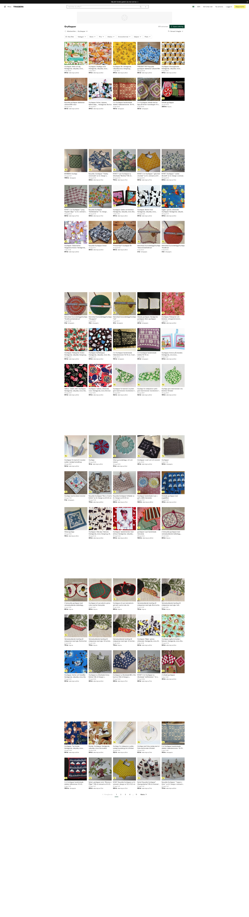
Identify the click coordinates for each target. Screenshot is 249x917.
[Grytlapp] (100, 446)
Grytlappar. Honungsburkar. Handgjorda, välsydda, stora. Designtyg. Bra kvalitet (171, 68)
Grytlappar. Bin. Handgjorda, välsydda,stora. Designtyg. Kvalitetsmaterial (122, 68)
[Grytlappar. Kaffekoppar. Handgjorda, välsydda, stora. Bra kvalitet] (100, 339)
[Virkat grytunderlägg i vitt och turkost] (124, 446)
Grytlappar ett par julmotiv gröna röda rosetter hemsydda (99, 604)
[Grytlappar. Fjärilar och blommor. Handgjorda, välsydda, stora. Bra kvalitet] (124, 196)
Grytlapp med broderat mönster (74, 496)
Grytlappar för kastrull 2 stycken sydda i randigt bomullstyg (74, 461)
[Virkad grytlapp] (75, 518)
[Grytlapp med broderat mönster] (75, 482)
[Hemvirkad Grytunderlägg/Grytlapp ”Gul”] (124, 303)
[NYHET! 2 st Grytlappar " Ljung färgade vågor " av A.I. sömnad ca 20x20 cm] (75, 196)
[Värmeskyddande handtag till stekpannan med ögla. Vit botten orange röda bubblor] (124, 625)
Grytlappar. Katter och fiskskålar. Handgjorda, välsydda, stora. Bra (75, 676)
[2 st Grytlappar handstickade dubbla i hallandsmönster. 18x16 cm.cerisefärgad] (124, 89)
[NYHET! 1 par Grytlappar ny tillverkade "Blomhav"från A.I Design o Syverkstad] (124, 160)
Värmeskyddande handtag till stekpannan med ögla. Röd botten (75, 640)
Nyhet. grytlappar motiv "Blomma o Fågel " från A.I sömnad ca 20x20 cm (100, 783)
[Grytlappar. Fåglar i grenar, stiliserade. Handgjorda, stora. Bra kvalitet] (148, 625)
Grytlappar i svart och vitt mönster (148, 460)
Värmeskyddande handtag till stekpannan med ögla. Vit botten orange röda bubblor (124, 640)
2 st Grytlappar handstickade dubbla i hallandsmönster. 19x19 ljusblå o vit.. (172, 747)
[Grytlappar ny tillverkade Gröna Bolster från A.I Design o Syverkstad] (100, 661)
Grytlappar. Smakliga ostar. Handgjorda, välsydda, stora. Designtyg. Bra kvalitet (98, 68)
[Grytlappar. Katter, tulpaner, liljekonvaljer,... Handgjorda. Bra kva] (100, 89)
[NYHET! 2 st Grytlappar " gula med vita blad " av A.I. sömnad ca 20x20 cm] (148, 160)
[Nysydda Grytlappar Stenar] (100, 232)
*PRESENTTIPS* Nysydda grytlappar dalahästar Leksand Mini (148, 67)
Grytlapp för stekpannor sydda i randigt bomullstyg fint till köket (123, 747)
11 (136, 794)
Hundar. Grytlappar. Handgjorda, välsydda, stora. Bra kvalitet (99, 747)
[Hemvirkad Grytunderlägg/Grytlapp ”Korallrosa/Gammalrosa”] (75, 303)
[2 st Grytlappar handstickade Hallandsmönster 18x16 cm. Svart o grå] (124, 339)
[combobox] (105, 6)
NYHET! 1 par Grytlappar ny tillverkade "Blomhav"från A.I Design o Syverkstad (122, 175)
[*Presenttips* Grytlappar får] (124, 232)
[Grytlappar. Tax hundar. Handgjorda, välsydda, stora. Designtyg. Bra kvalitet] (75, 733)
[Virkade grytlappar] (173, 89)
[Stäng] (247, 2)
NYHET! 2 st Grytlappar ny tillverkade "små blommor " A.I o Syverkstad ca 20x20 (147, 676)
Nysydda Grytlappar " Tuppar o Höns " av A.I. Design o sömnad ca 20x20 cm (173, 783)
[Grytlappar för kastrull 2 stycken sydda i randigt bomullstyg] (75, 446)
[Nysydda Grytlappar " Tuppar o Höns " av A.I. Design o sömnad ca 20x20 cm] (173, 768)
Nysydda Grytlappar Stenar (98, 245)
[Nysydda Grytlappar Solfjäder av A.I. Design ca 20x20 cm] (124, 482)
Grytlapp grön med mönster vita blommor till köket (172, 390)
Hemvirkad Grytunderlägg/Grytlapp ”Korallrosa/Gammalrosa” (75, 318)
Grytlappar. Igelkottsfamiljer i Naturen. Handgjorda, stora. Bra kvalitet (172, 640)
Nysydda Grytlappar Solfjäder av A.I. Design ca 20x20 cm (123, 497)
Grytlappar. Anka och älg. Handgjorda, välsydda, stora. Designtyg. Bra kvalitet (73, 68)
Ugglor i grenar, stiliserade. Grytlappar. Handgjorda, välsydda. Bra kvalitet (173, 211)
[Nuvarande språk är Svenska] (193, 6)
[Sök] (141, 6)
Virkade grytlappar (168, 102)
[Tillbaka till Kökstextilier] (65, 31)
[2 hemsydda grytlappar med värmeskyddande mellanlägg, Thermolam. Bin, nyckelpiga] (75, 589)
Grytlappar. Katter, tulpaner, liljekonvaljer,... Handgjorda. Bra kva (100, 103)
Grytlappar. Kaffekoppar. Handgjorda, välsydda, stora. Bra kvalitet (99, 354)
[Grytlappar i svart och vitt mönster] (148, 446)
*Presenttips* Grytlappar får (122, 245)
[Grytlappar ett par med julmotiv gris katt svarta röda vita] (124, 589)
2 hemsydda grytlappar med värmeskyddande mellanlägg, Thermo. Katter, (171, 533)
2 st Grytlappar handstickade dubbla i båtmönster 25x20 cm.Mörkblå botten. (73, 783)
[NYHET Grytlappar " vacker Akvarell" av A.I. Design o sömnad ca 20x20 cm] (173, 160)
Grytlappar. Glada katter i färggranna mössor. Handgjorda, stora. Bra (74, 247)
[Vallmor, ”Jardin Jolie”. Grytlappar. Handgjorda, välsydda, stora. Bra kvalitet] (75, 375)
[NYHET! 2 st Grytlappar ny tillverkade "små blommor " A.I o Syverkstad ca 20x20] (148, 661)
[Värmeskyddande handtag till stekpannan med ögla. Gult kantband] (173, 589)
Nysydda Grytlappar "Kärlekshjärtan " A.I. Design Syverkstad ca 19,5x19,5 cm (98, 211)
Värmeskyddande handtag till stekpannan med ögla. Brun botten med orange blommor (148, 604)
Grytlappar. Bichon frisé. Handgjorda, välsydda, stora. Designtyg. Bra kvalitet (146, 211)
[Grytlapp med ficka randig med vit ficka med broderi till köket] (148, 733)
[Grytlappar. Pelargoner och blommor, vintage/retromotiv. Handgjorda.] (173, 303)
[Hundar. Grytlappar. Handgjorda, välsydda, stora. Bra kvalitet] (100, 733)
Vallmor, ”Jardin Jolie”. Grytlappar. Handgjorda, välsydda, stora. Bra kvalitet (75, 390)
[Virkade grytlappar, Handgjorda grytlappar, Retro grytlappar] (148, 303)
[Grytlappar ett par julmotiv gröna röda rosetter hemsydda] (100, 589)
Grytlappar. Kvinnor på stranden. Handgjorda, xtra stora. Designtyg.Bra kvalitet (172, 354)
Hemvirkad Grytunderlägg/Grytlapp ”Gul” (124, 318)
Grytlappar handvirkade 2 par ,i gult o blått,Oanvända (147, 497)
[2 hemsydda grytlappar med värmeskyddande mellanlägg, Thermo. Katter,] (173, 518)
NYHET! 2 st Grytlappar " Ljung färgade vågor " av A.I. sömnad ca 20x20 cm (75, 211)
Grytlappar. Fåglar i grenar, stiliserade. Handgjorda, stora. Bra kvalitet (148, 640)
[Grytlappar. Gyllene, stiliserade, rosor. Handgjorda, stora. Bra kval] (100, 375)
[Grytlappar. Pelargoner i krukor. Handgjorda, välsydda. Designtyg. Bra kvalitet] (75, 339)
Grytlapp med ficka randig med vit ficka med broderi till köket (148, 747)
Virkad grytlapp (69, 532)
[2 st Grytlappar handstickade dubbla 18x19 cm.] (148, 339)
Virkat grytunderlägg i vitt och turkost (123, 461)
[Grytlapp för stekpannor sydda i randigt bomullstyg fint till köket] (124, 733)
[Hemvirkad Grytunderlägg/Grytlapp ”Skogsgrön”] (100, 303)
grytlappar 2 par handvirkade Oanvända (146, 533)
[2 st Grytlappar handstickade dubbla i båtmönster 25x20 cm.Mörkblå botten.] (75, 768)
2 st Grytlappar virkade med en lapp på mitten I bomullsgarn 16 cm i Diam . (148, 104)
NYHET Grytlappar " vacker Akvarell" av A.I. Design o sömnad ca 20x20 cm (172, 175)
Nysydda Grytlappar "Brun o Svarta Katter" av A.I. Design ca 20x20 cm (100, 497)
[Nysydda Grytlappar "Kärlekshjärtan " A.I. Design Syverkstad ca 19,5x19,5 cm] (100, 196)
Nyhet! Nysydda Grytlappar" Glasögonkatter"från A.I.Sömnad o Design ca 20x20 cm (148, 783)
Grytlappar (165, 460)
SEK (198, 6)
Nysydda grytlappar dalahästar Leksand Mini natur (74, 103)
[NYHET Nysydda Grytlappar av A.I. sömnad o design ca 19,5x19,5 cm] (124, 768)
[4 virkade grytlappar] (173, 661)
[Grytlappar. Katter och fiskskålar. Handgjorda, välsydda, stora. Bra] (75, 661)
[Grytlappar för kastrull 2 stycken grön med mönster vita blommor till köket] (124, 375)
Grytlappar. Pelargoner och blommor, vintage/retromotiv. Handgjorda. (171, 318)
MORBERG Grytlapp (70, 174)
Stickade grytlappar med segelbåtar (170, 497)
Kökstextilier (71, 31)
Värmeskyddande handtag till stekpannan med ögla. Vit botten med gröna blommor (99, 640)
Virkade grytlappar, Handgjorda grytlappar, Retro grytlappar (147, 318)
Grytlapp (91, 460)
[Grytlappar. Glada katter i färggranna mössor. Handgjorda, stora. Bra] (75, 232)
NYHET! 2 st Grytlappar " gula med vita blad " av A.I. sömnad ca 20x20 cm (148, 175)
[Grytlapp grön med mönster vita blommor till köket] (173, 375)
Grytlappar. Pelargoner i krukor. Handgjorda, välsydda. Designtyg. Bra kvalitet (75, 354)
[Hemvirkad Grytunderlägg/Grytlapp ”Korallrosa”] (173, 232)
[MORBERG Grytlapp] (75, 160)
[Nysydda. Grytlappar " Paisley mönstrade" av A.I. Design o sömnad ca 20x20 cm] (100, 160)
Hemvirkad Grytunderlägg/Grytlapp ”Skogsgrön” (100, 318)
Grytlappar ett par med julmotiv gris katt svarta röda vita (123, 604)
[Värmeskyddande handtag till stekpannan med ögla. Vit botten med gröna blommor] (100, 625)
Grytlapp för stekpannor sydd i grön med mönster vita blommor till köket (148, 390)
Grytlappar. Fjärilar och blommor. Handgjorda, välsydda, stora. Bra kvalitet (123, 211)
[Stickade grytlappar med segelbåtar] (173, 482)
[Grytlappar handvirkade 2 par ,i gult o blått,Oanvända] (148, 482)
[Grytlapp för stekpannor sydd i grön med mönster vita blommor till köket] (148, 375)
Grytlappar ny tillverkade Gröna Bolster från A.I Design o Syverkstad (99, 676)
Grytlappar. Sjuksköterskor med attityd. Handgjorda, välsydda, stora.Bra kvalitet (123, 533)
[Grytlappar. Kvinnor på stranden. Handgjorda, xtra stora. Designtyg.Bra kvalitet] (173, 339)
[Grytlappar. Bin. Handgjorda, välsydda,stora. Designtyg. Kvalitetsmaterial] (124, 53)
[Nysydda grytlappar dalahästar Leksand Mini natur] (75, 89)
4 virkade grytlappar (168, 675)
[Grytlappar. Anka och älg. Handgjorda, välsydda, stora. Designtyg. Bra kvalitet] (75, 53)
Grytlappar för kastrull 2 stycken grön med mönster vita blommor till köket (124, 390)
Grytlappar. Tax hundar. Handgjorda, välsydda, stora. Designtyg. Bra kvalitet (73, 747)
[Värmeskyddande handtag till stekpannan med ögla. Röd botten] (75, 625)
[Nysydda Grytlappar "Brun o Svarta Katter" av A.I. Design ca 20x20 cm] (100, 482)
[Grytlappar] (173, 446)
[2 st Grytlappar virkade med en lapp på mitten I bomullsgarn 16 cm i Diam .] (148, 89)
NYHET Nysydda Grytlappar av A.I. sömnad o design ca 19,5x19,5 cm (124, 783)
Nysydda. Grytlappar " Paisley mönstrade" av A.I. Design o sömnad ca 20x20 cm (98, 175)
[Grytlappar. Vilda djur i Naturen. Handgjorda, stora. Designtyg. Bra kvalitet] (100, 518)
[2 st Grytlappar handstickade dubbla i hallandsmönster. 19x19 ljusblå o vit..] (173, 733)
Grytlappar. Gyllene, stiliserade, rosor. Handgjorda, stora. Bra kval (99, 390)
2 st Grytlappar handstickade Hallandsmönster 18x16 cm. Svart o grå (124, 354)
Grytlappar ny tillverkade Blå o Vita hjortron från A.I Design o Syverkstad (124, 676)
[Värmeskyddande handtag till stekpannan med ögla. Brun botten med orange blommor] (148, 589)
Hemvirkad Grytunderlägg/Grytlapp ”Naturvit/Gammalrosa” (148, 246)
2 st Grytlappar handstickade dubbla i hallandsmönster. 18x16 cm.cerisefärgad (123, 104)
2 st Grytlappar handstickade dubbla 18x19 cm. (146, 354)
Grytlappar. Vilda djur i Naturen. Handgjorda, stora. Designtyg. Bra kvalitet (100, 533)
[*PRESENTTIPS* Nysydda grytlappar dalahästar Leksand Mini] (148, 53)
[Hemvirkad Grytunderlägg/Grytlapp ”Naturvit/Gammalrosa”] (148, 232)
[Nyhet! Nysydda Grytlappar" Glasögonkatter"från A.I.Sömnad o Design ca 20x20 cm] (148, 768)
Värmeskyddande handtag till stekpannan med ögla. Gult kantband (171, 604)
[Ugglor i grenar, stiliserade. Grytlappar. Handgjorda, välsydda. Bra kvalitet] (173, 196)
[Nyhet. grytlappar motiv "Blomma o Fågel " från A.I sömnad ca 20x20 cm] (100, 768)
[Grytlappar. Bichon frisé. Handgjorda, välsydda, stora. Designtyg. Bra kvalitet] (148, 196)
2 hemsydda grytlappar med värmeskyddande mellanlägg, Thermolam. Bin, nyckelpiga (73, 604)
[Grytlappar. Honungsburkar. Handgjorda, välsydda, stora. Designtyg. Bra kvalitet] (173, 53)
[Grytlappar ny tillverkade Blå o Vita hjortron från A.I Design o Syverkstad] (124, 661)
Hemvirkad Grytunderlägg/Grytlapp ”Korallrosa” (173, 246)
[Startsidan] (18, 6)
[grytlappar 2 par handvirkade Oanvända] (148, 518)
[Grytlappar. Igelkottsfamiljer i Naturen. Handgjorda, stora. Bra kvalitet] (173, 625)
